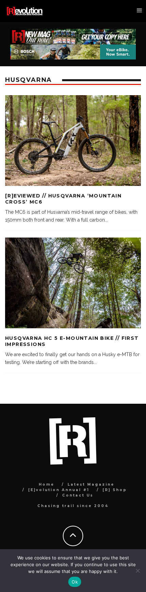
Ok (75, 582)
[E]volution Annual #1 (58, 490)
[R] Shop (115, 490)
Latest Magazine (91, 484)
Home (46, 484)
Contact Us (77, 495)
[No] (137, 570)
